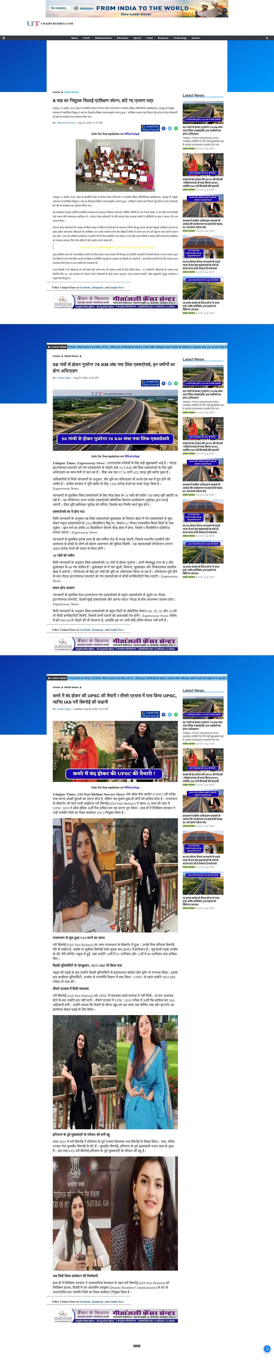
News (74, 38)
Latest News (193, 95)
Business (163, 38)
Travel (86, 38)
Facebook (85, 287)
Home (56, 92)
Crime (149, 38)
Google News (117, 287)
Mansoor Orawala (66, 122)
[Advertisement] (137, 62)
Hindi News (71, 92)
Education (122, 38)
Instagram (97, 287)
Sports (137, 38)
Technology (180, 38)
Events (196, 38)
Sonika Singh (64, 377)
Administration (103, 38)
